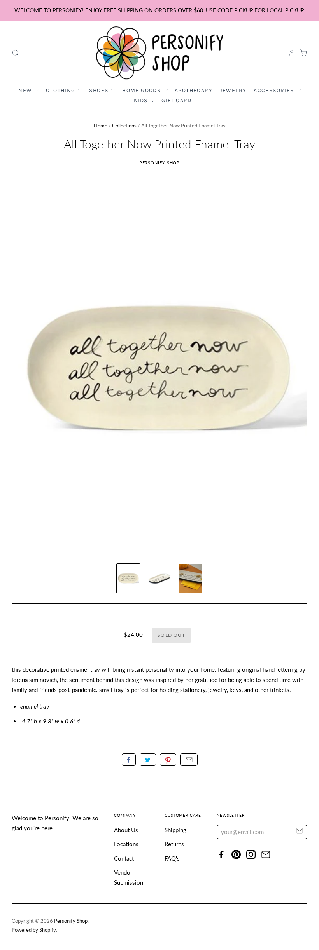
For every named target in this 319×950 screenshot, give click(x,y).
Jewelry (233, 90)
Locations (126, 843)
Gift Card (176, 100)
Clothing (61, 90)
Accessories (275, 90)
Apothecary (193, 90)
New (26, 90)
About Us (126, 829)
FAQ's (172, 858)
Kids (141, 100)
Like (129, 759)
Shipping (175, 829)
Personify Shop (159, 162)
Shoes (99, 90)
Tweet (148, 759)
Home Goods (142, 90)
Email (189, 759)
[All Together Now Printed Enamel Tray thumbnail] (128, 578)
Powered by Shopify (34, 930)
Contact (124, 858)
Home (100, 125)
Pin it (168, 759)
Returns (174, 843)
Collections (124, 125)
